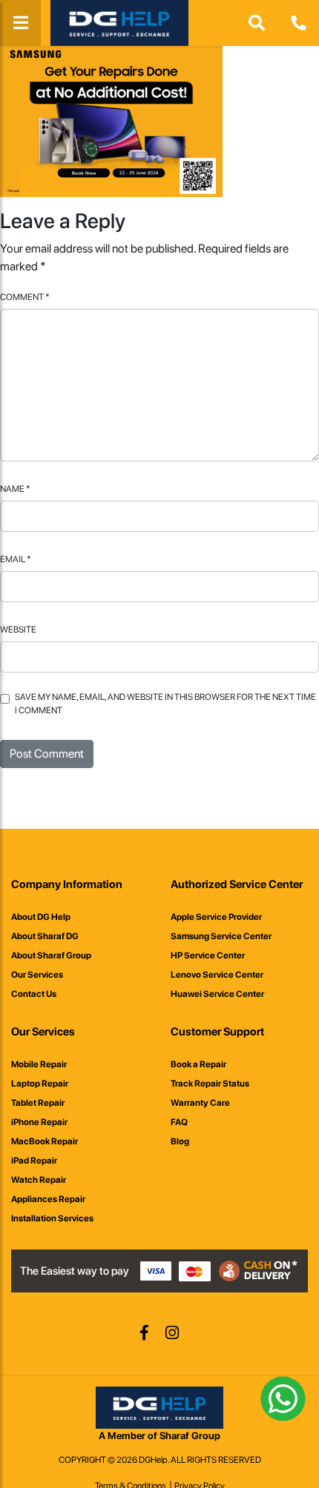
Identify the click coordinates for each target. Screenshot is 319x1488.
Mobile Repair (39, 1064)
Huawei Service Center (217, 994)
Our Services (37, 975)
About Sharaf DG (45, 936)
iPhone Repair (39, 1122)
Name (15, 489)
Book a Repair (198, 1064)
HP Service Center (208, 955)
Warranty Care (200, 1103)
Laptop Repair (39, 1083)
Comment (25, 297)
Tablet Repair (38, 1103)
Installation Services (52, 1218)
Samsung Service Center (221, 936)
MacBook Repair (44, 1141)
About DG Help (40, 917)
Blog (180, 1141)
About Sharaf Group (51, 955)
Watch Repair (38, 1180)
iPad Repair (34, 1160)
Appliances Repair (48, 1199)
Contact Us (33, 994)
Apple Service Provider (216, 917)
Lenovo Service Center (217, 975)
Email (15, 559)
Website (18, 629)
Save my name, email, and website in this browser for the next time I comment (165, 703)
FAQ (179, 1122)
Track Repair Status (210, 1083)
